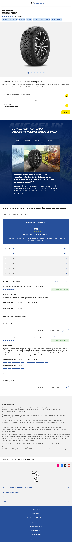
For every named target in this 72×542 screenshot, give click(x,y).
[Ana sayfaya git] (38, 3)
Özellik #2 (27, 140)
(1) (31, 182)
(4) (43, 86)
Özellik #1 (17, 140)
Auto (12, 459)
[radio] (36, 248)
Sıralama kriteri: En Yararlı (57, 281)
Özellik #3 (38, 140)
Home (7, 459)
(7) (30, 84)
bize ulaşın (43, 240)
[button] (12, 16)
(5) (22, 86)
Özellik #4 (49, 140)
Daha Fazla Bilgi (7, 89)
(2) (33, 182)
